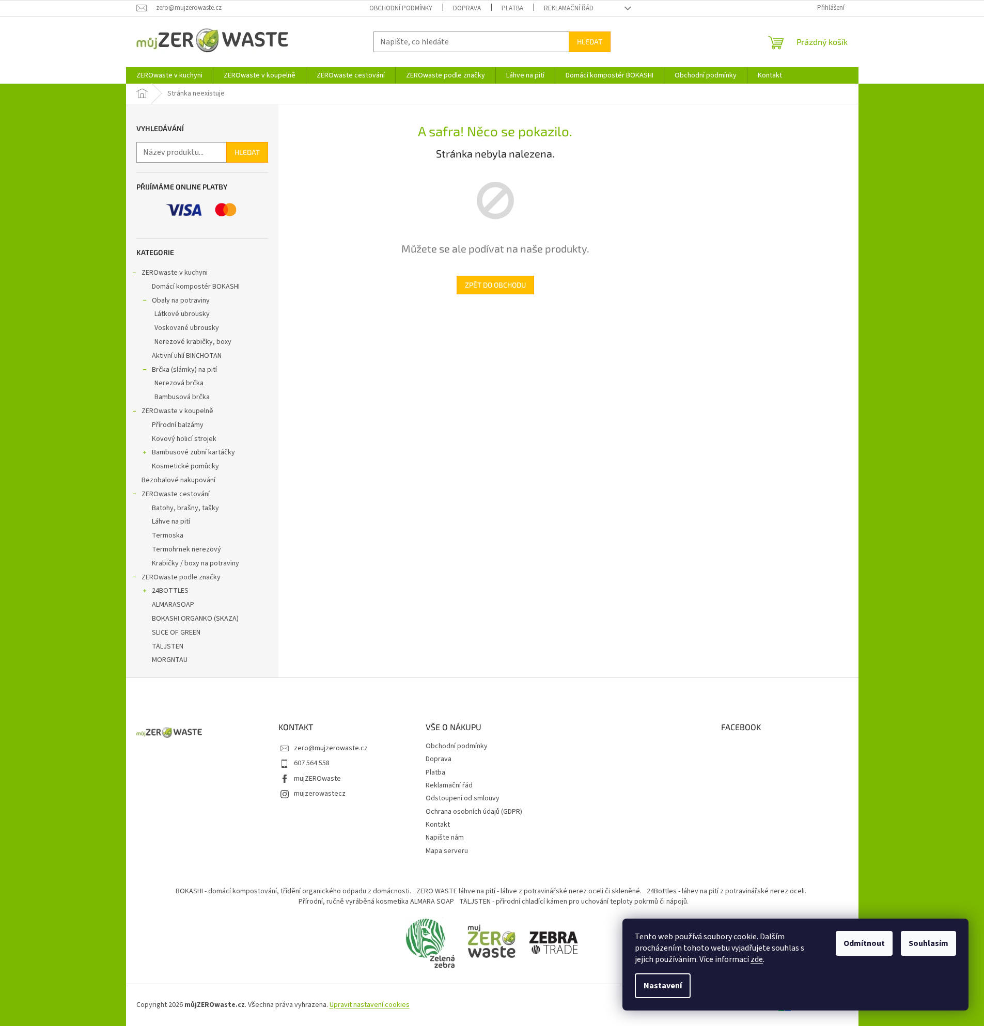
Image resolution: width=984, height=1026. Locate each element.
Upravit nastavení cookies (370, 1005)
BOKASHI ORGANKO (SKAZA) (195, 618)
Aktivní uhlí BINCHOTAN (187, 356)
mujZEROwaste (317, 779)
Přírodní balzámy (178, 425)
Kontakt (438, 824)
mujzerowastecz (320, 793)
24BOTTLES (170, 591)
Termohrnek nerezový (186, 549)
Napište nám (445, 837)
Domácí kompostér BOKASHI (196, 286)
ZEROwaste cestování (176, 494)
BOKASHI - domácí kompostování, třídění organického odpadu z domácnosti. (293, 891)
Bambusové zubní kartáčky (193, 452)
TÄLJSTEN (167, 646)
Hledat (589, 41)
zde (757, 959)
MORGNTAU (170, 660)
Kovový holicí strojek (184, 439)
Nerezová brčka (179, 383)
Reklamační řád (568, 8)
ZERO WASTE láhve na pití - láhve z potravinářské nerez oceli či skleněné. (529, 891)
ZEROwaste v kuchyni (175, 272)
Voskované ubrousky (186, 328)
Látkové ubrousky (182, 314)
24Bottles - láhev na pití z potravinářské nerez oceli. (726, 891)
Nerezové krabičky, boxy (192, 342)
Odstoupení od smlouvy (462, 798)
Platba (512, 8)
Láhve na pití (171, 521)
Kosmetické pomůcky (185, 466)
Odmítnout (864, 943)
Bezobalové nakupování (178, 480)
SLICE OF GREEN (176, 632)
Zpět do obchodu (495, 284)
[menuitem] (169, 75)
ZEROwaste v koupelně (177, 411)
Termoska (167, 535)
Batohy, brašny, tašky (185, 508)
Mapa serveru (447, 851)
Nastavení (663, 985)
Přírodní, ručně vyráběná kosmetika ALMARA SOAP (376, 901)
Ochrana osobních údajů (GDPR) (474, 812)
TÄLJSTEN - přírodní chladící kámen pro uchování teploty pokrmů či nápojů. (574, 901)
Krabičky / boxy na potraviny (195, 563)
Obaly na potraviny (181, 300)
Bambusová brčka (182, 397)
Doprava (467, 8)
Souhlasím (928, 943)
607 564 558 (312, 763)
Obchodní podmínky (400, 8)
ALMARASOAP (173, 604)
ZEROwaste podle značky (181, 577)
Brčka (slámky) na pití (184, 370)
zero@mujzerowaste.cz (331, 748)
